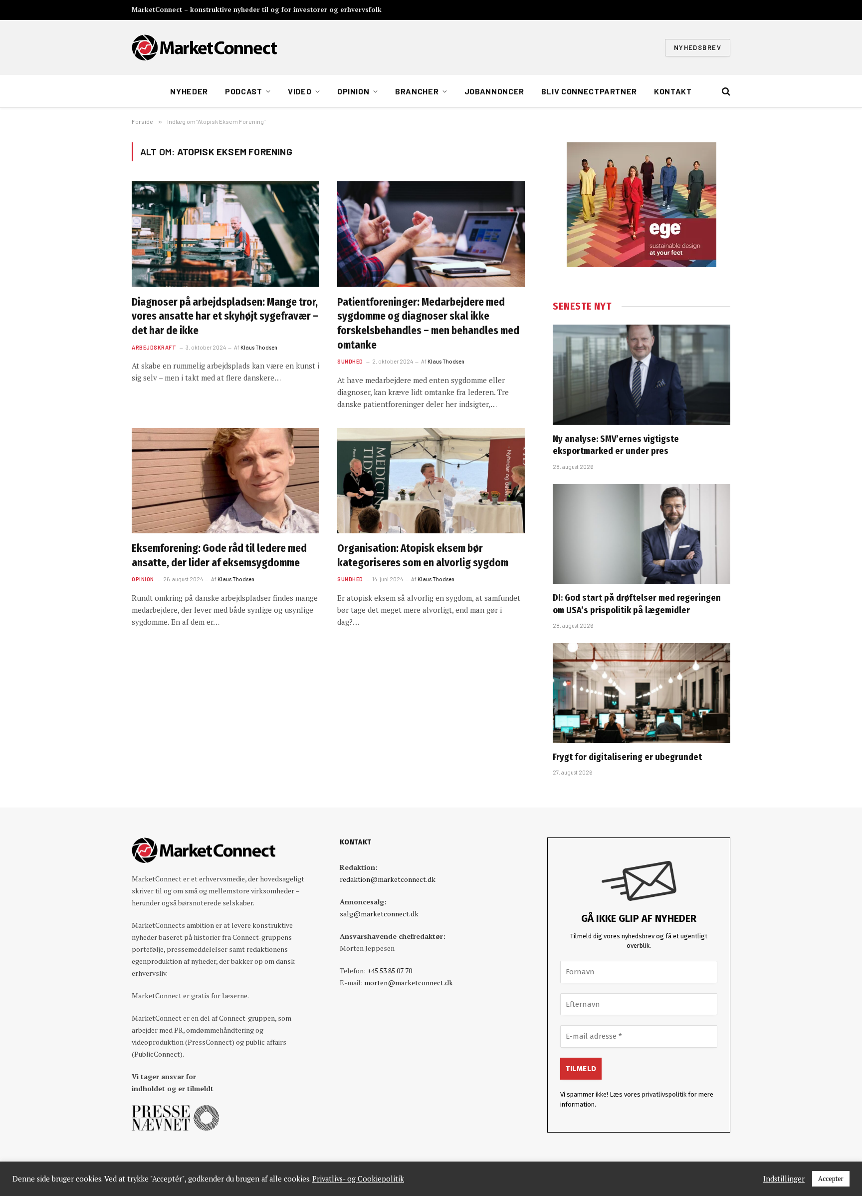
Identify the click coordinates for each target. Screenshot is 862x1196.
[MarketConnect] (204, 47)
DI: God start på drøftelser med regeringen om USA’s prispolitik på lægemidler (637, 603)
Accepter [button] (831, 1178)
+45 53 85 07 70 (389, 970)
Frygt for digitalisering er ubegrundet (627, 757)
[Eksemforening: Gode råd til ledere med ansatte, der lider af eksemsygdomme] (225, 481)
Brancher (416, 91)
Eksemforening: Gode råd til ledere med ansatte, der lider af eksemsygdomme (219, 555)
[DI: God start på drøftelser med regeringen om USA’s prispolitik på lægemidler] (641, 534)
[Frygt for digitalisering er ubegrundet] (641, 693)
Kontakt (672, 91)
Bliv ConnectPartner (589, 91)
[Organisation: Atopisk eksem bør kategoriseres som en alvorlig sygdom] (431, 481)
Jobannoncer (494, 91)
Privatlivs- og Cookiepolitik (358, 1179)
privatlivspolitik (664, 1094)
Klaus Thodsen (258, 347)
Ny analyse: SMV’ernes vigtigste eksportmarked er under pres (616, 444)
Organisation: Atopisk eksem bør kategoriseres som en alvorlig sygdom (422, 555)
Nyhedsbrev (697, 47)
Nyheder (189, 91)
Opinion (353, 91)
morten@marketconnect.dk (408, 982)
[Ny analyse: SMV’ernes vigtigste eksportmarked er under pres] (641, 374)
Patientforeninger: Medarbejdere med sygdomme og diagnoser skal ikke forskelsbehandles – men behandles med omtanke (428, 324)
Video (299, 91)
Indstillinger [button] (784, 1179)
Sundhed (350, 361)
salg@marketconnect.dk (379, 913)
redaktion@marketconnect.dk (387, 879)
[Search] (725, 91)
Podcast (243, 91)
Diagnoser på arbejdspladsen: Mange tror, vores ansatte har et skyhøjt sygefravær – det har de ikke (225, 316)
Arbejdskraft (154, 347)
